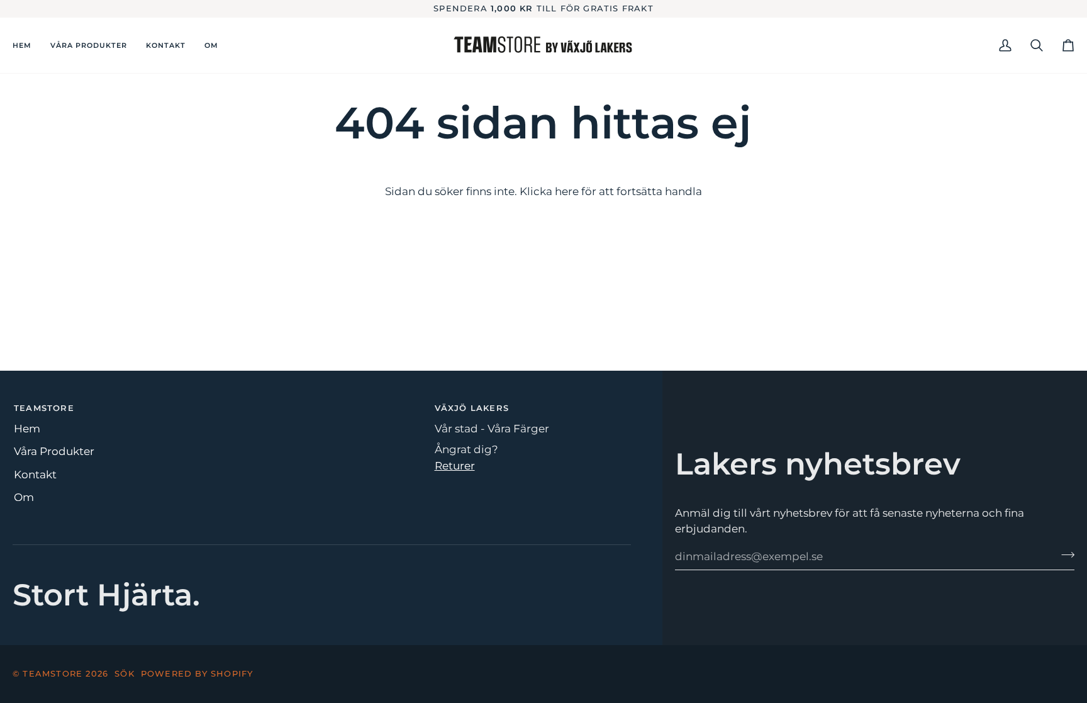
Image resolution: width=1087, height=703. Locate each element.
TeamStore (52, 673)
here (567, 191)
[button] (321, 405)
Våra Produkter (54, 451)
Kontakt (35, 474)
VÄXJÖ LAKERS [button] (472, 408)
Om (24, 497)
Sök (124, 673)
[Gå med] (1064, 555)
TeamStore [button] (44, 408)
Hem (27, 428)
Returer (455, 465)
